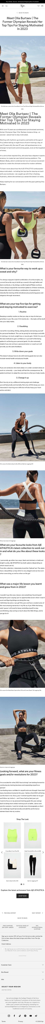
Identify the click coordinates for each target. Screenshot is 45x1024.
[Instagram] (9, 1016)
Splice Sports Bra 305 (14, 463)
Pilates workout (36, 285)
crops (6, 767)
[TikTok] (20, 1016)
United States (7, 990)
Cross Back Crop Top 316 (20, 106)
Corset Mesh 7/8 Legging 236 (33, 690)
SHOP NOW (23, 896)
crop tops (5, 540)
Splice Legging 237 (28, 463)
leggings (13, 540)
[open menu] (3, 6)
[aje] (22, 5)
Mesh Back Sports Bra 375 (15, 690)
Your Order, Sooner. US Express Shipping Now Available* (22, 1)
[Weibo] (36, 1016)
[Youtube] (31, 1016)
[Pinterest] (25, 1016)
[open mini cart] (42, 6)
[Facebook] (14, 1016)
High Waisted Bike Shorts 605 (32, 851)
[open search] (6, 6)
